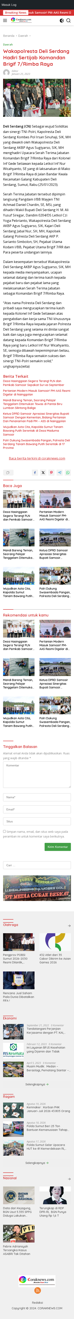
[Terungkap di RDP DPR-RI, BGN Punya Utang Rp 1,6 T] (55, 1195)
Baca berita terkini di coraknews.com (37, 458)
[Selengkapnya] (69, 926)
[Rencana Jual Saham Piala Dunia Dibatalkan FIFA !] (19, 980)
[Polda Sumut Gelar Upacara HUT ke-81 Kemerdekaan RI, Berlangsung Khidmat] (13, 1148)
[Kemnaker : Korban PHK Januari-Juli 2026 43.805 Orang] (13, 1110)
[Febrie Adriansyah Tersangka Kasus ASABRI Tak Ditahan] (19, 1234)
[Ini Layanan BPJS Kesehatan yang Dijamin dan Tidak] (13, 1050)
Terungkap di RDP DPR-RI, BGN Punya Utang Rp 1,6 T (52, 1211)
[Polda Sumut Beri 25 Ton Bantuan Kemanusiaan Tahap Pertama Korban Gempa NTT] (13, 1129)
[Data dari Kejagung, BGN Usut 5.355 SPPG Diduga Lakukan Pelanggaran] (19, 1195)
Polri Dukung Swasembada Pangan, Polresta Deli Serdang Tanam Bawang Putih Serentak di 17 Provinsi (36, 444)
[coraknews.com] (21, 20)
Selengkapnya (35, 1084)
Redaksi (37, 1303)
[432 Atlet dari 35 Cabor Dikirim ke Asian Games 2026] (55, 942)
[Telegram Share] (60, 473)
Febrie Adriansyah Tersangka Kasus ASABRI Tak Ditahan (16, 1250)
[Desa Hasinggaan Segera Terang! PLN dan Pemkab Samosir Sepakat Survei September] (19, 499)
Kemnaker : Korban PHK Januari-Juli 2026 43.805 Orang (48, 1109)
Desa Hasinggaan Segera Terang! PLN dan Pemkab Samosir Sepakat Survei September (33, 383)
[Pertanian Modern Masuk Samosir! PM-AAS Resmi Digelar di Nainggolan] (55, 499)
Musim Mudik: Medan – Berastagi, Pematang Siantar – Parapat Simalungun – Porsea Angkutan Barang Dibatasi (48, 1068)
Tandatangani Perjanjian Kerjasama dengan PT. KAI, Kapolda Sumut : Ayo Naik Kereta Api (45, 1030)
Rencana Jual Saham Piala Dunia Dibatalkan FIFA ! (18, 996)
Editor (15, 71)
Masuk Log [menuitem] (9, 4)
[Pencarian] (68, 20)
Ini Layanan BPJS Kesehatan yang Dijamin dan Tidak (46, 1049)
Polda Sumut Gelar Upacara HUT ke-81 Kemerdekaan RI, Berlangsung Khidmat (46, 1147)
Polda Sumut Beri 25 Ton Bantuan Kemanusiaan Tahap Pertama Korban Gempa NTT (47, 1128)
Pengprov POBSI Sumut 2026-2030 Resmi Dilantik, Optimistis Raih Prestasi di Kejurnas (16, 958)
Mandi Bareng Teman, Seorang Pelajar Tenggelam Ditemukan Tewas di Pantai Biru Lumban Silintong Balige (32, 404)
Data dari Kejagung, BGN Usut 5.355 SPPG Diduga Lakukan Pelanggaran (17, 1212)
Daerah (8, 44)
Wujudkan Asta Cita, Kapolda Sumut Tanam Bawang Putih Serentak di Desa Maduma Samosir (33, 430)
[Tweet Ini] (43, 473)
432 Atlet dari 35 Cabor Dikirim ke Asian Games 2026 (55, 958)
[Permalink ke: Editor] (6, 72)
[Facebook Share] (35, 473)
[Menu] (6, 20)
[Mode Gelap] (61, 20)
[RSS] (37, 1290)
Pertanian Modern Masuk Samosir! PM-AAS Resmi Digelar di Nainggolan (36, 392)
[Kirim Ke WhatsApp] (68, 473)
